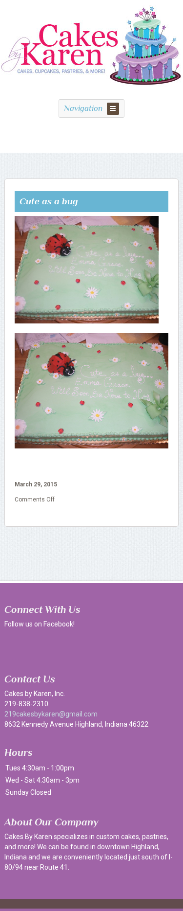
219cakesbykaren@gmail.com (51, 714)
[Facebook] (14, 646)
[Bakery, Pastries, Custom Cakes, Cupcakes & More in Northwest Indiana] (91, 90)
